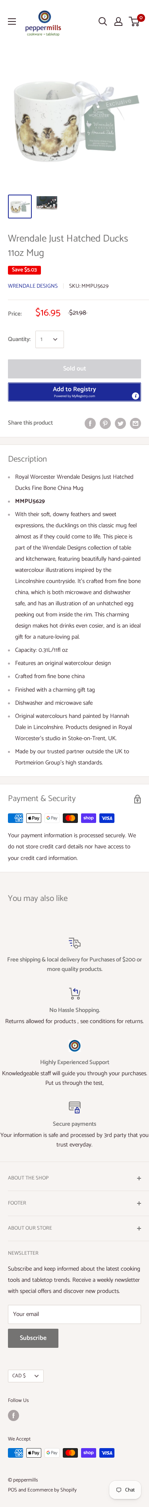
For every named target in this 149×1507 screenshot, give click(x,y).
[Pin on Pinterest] (105, 423)
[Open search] (103, 21)
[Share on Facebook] (90, 423)
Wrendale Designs (33, 286)
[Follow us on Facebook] (13, 1415)
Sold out (74, 368)
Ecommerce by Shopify (52, 1490)
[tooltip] (135, 396)
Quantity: (19, 339)
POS (12, 1490)
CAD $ (19, 1376)
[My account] (118, 21)
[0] (134, 21)
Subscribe (33, 1338)
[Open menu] (12, 21)
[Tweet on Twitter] (120, 423)
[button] (74, 392)
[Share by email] (135, 423)
